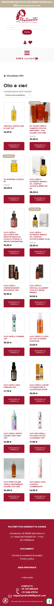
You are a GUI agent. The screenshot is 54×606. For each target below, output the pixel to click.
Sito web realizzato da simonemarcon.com (27, 601)
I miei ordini (27, 577)
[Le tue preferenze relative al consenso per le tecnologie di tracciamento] (49, 601)
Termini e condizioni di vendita (27, 555)
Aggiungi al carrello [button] (14, 146)
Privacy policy (27, 558)
